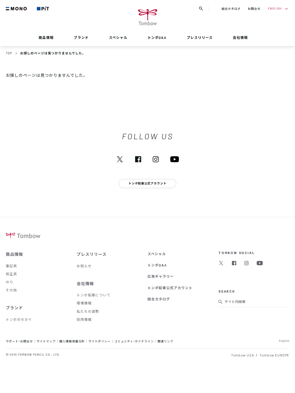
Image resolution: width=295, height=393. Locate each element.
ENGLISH (275, 8)
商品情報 (46, 37)
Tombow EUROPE (274, 355)
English (284, 340)
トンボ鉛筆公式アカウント (170, 287)
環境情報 (84, 303)
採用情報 (84, 319)
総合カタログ (231, 8)
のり (9, 282)
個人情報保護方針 (72, 341)
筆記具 (11, 265)
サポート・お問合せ (19, 341)
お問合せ (254, 8)
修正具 (11, 273)
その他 (11, 290)
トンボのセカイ (19, 319)
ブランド (81, 37)
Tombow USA (242, 355)
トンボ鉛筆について (93, 294)
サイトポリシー (99, 341)
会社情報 (240, 37)
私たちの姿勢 (88, 311)
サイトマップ (46, 341)
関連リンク (165, 341)
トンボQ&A (157, 37)
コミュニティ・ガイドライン (134, 341)
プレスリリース (200, 37)
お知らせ (84, 265)
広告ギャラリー (161, 276)
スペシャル (118, 37)
